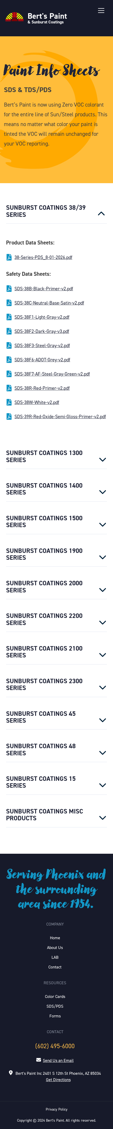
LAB (55, 957)
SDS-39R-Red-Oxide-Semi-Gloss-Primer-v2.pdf (60, 416)
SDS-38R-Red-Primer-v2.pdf (42, 388)
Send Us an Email (58, 1060)
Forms (55, 1016)
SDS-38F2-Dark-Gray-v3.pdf (41, 331)
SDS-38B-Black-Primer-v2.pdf (43, 289)
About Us (55, 947)
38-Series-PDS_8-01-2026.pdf (43, 257)
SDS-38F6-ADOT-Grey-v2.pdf (42, 360)
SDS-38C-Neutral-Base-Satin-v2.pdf (49, 303)
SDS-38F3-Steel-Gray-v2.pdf (42, 345)
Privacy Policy (57, 1109)
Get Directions (58, 1079)
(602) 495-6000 (55, 1046)
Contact (54, 967)
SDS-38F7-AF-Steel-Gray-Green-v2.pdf (52, 374)
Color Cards (55, 996)
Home (55, 938)
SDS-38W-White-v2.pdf (36, 402)
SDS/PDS (55, 1006)
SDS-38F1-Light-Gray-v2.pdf (41, 317)
